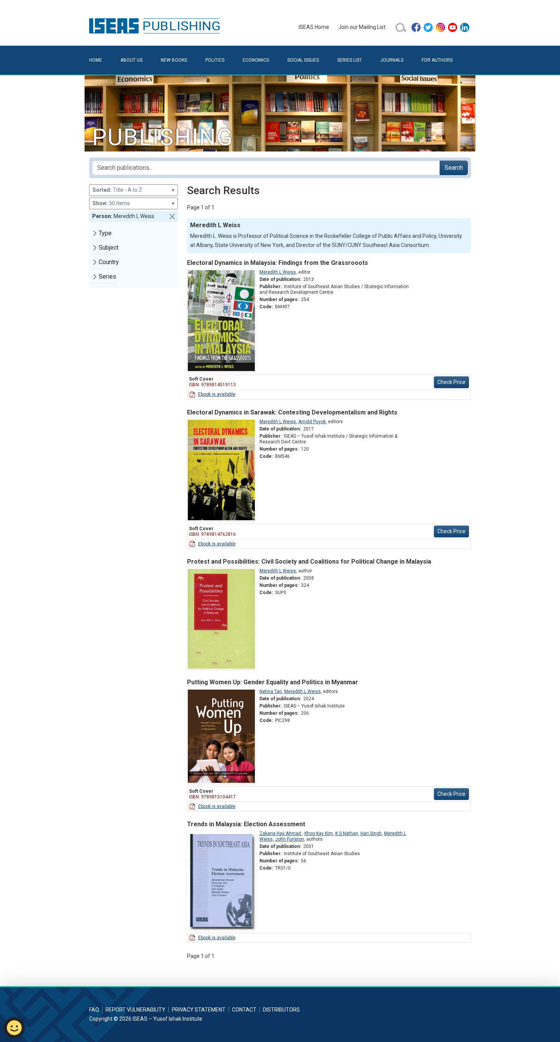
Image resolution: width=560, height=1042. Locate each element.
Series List (349, 60)
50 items (133, 203)
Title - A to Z (133, 190)
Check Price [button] (451, 382)
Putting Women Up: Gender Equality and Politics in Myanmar (272, 682)
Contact (244, 1010)
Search (454, 167)
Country (109, 262)
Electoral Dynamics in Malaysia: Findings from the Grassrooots (277, 262)
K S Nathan (346, 833)
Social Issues (303, 60)
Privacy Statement (199, 1010)
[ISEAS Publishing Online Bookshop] (155, 25)
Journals (391, 60)
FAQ (94, 1010)
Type (105, 233)
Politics (214, 60)
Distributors (281, 1010)
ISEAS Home (314, 27)
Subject (108, 247)
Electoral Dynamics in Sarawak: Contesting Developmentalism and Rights (292, 412)
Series (107, 276)
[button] (172, 216)
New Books (174, 60)
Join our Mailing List (362, 27)
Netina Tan (270, 691)
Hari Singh (371, 833)
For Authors (437, 60)
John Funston (289, 839)
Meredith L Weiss (277, 272)
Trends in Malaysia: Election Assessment (246, 824)
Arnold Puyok (312, 421)
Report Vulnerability (135, 1010)
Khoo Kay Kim (318, 833)
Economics (256, 60)
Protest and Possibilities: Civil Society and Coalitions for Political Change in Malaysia (309, 561)
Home (95, 60)
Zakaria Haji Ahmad (280, 833)
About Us (131, 60)
